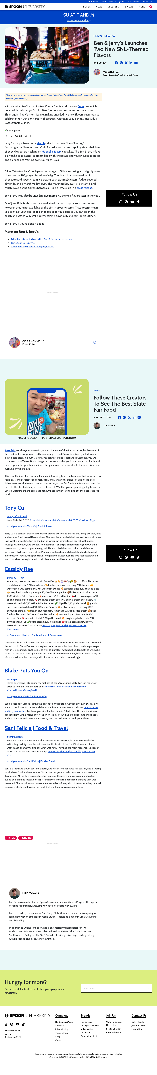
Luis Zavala (109, 425)
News (99, 6)
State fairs (10, 450)
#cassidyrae (48, 625)
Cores (81, 106)
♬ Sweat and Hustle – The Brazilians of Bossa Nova (34, 635)
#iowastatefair (48, 520)
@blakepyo (12, 679)
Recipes (86, 6)
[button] (150, 6)
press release (84, 188)
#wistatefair (62, 625)
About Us (59, 1025)
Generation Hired (89, 1036)
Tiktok (10, 837)
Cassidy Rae (19, 568)
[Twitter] (126, 63)
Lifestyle (113, 6)
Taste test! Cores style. (23, 242)
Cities (58, 1040)
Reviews (128, 6)
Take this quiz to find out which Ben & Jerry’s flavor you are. (42, 239)
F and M (98, 36)
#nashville (75, 751)
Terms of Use (61, 1033)
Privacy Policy (61, 1029)
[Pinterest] (121, 63)
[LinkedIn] (131, 63)
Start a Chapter (113, 1028)
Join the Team (138, 1025)
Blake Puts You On (27, 670)
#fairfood (84, 520)
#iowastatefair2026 (67, 520)
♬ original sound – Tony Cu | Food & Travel (29, 526)
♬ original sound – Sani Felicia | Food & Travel (31, 761)
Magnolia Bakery (51, 151)
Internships (137, 1029)
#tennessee (88, 751)
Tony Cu (14, 507)
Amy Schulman (111, 72)
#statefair (35, 520)
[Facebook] (116, 63)
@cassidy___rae (16, 577)
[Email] (136, 63)
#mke (83, 625)
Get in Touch (138, 1022)
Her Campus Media (64, 1022)
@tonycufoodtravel (17, 516)
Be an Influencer (113, 1032)
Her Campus (86, 1022)
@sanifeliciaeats (15, 736)
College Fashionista (90, 1025)
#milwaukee (13, 629)
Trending (26, 837)
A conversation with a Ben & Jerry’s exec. (32, 246)
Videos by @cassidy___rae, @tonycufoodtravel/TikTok (47, 438)
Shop (58, 1036)
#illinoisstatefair (52, 686)
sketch (41, 143)
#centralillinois (14, 690)
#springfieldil (30, 690)
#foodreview (79, 686)
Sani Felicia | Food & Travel (36, 728)
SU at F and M (78, 15)
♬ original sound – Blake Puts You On (27, 696)
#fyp (92, 520)
